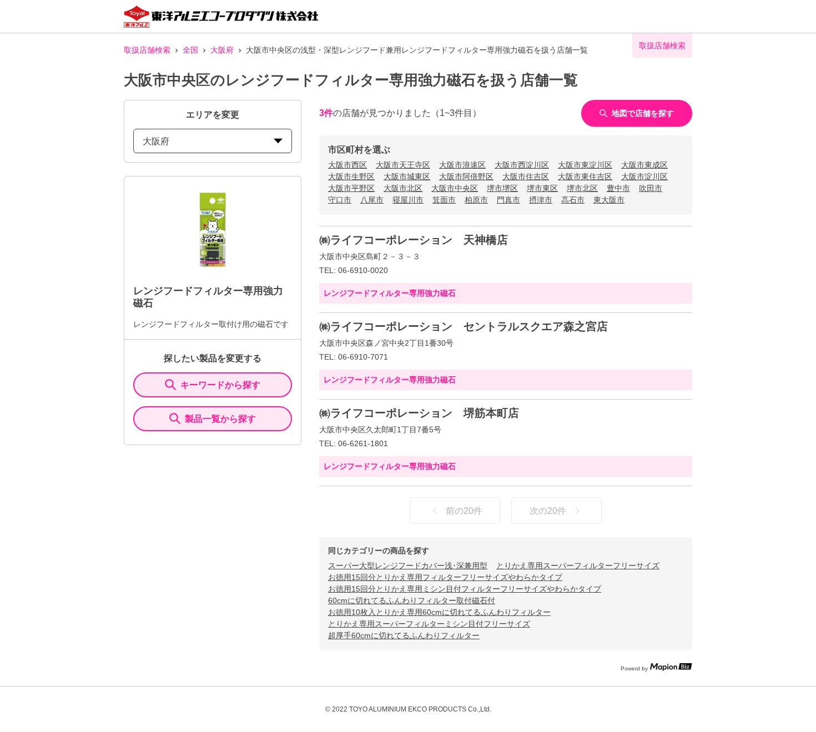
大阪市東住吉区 (585, 176)
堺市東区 (542, 188)
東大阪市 (608, 199)
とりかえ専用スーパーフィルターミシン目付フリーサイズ (429, 623)
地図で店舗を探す (643, 113)
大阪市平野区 (351, 188)
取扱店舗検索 (147, 50)
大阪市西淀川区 (522, 164)
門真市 (508, 199)
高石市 (573, 199)
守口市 (339, 199)
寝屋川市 (408, 199)
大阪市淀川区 (644, 176)
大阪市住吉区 (525, 176)
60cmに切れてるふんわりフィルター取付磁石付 (411, 600)
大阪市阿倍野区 (466, 176)
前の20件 (464, 511)
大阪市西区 (347, 164)
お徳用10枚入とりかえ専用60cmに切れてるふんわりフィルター (439, 612)
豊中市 (618, 188)
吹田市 (650, 188)
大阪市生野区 (351, 176)
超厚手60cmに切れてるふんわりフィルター (404, 635)
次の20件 (548, 511)
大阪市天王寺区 (403, 164)
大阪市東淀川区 (585, 164)
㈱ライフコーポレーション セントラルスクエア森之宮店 (463, 326)
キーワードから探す (220, 385)
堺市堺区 (502, 188)
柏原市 (476, 199)
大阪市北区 (403, 188)
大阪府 (222, 50)
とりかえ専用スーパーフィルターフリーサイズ (577, 565)
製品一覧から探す (220, 418)
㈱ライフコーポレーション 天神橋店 (413, 240)
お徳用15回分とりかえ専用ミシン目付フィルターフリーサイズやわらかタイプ (464, 588)
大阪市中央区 (454, 188)
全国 (190, 50)
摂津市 (540, 199)
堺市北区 (582, 188)
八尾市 (372, 199)
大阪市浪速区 (462, 164)
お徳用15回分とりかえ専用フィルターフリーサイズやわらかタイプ (445, 577)
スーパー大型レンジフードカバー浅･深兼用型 (407, 565)
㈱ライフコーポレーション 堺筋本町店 (419, 413)
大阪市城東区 (407, 176)
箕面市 (444, 199)
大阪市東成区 (644, 164)
